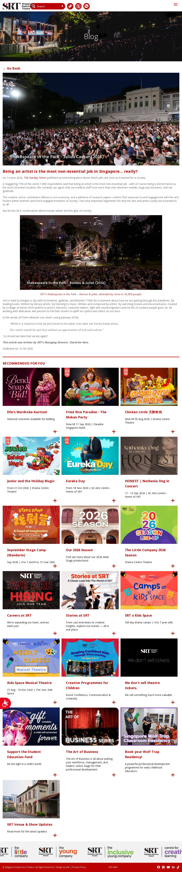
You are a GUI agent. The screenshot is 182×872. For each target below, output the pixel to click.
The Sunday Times (35, 177)
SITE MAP (113, 867)
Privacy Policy (79, 867)
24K (67, 867)
